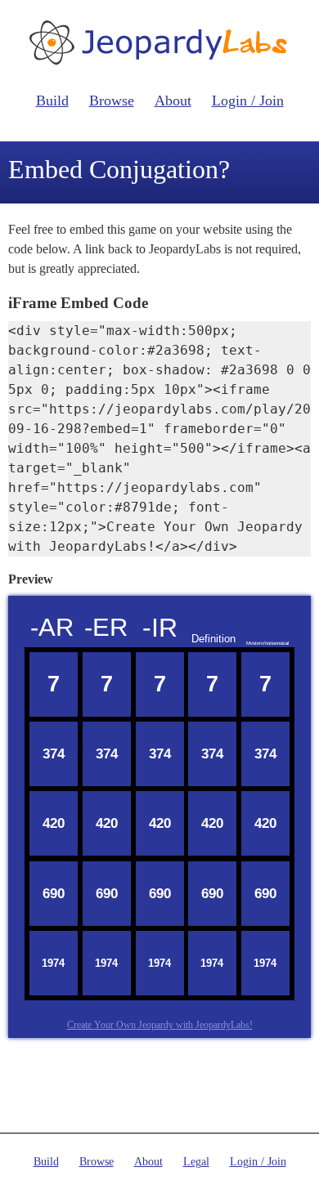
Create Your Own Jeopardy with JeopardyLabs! (160, 1025)
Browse (111, 100)
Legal (196, 1162)
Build (52, 100)
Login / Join (248, 100)
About (173, 100)
